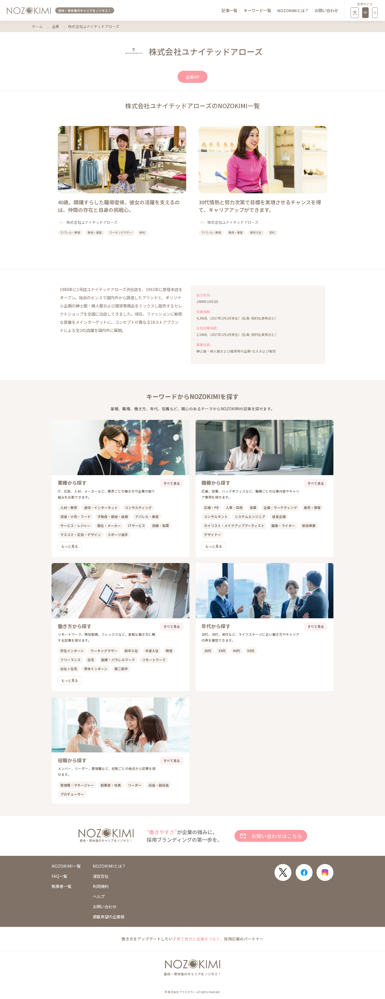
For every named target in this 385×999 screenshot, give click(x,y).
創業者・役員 (111, 785)
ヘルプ (99, 896)
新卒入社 (131, 650)
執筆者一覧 (61, 886)
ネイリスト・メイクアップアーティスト (234, 525)
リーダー (134, 785)
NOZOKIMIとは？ (293, 10)
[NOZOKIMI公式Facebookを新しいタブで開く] (304, 872)
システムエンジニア (250, 516)
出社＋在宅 (68, 668)
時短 (169, 650)
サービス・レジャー (75, 525)
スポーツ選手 (118, 534)
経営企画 (279, 516)
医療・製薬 (160, 525)
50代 (251, 650)
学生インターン (72, 650)
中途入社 (152, 650)
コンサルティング (138, 507)
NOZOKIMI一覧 (66, 866)
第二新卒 (121, 668)
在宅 (90, 659)
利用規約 (101, 886)
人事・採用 (234, 507)
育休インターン (95, 668)
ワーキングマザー (104, 650)
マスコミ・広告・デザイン (80, 534)
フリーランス (70, 659)
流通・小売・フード (75, 516)
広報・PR (211, 507)
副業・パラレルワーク (118, 659)
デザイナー (212, 534)
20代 (207, 650)
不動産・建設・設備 (113, 516)
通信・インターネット (101, 507)
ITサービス (136, 525)
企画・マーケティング (280, 507)
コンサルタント (216, 516)
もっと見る (69, 546)
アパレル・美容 (147, 516)
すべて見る (171, 483)
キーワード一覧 (257, 10)
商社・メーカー (109, 525)
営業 (253, 507)
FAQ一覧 (59, 876)
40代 (236, 650)
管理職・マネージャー (77, 785)
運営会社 (101, 876)
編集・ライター (283, 525)
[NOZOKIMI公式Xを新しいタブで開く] (283, 872)
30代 (222, 650)
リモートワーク (154, 659)
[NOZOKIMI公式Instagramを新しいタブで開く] (325, 872)
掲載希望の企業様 (108, 917)
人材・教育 (68, 507)
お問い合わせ (326, 10)
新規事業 (309, 525)
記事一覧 (229, 10)
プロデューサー (72, 794)
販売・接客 (312, 507)
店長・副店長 (159, 785)
